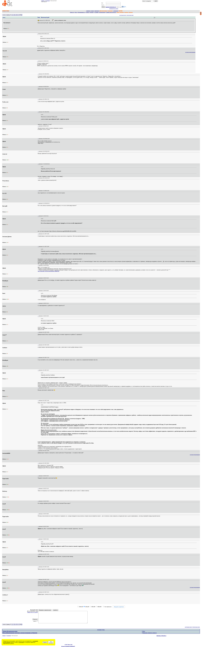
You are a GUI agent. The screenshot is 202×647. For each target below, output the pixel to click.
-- (37, 33)
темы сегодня (120, 12)
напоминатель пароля (113, 8)
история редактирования (190, 52)
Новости (72, 12)
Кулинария (47, 0)
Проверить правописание (45, 610)
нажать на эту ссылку (32, 612)
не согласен (51, 642)
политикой (21, 642)
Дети (144, 631)
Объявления (102, 12)
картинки (97, 10)
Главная (42, 0)
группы (126, 12)
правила (88, 10)
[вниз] (201, 13)
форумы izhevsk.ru (161, 635)
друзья (131, 12)
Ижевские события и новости (150, 632)
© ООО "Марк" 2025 (68, 644)
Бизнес (92, 12)
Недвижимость (81, 12)
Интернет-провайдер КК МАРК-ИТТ (68, 646)
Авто (76, 12)
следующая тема (122, 15)
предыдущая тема (130, 15)
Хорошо (45, 642)
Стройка (96, 12)
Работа (87, 12)
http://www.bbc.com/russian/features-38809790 (48, 271)
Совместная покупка (111, 12)
